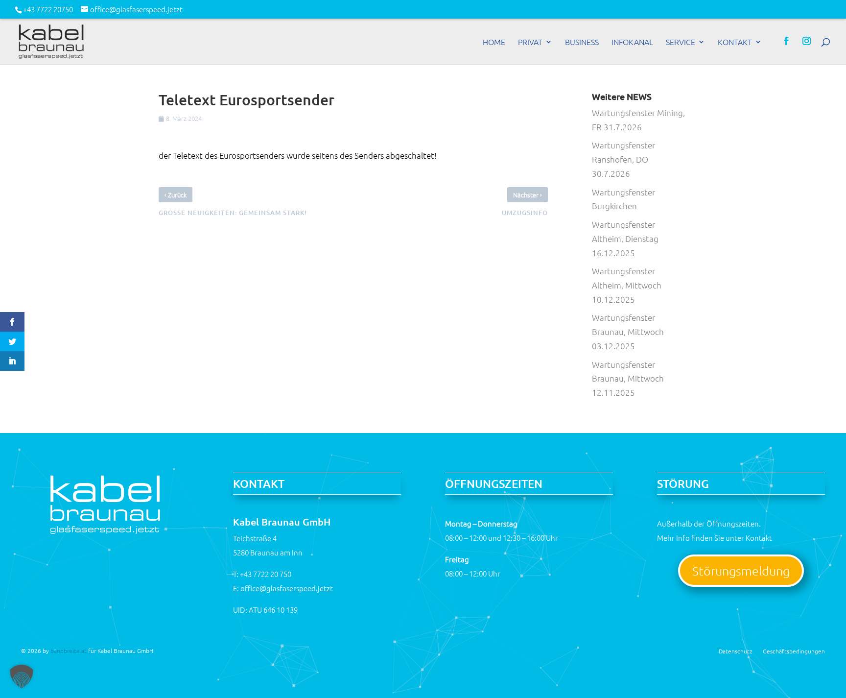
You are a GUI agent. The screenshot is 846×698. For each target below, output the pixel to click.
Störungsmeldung (741, 570)
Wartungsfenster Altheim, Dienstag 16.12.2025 (625, 238)
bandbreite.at (68, 650)
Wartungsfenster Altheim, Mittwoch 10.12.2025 (626, 285)
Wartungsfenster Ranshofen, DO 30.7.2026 (623, 159)
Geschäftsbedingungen (794, 650)
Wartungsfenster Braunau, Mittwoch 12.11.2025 (628, 378)
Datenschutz (735, 650)
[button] (21, 676)
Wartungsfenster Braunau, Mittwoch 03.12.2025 (628, 331)
